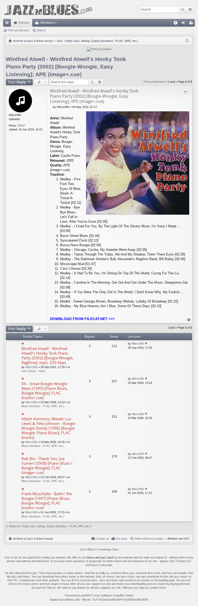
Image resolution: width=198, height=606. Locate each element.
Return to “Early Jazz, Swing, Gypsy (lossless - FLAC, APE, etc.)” (50, 526)
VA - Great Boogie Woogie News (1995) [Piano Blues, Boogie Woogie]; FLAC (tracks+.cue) (44, 390)
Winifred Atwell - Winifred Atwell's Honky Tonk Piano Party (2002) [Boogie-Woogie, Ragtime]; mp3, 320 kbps (47, 355)
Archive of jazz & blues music (33, 538)
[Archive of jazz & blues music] (48, 9)
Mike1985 (15, 114)
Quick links (8, 24)
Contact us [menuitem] (102, 538)
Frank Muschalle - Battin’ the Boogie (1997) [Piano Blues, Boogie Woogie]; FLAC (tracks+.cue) (46, 500)
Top (189, 320)
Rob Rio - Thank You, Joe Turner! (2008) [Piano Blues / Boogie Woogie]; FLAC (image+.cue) (46, 465)
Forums (24, 23)
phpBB (85, 595)
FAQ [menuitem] (177, 24)
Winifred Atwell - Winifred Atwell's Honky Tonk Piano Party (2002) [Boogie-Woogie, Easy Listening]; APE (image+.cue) (66, 66)
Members (47, 23)
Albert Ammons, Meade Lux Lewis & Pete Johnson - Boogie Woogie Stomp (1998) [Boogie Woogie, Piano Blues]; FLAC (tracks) (48, 428)
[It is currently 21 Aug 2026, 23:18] (187, 40)
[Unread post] (51, 106)
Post (17, 82)
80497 (21, 125)
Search (182, 9)
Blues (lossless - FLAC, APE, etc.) (42, 406)
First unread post (18, 30)
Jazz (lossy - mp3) (33, 370)
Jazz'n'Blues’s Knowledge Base (99, 549)
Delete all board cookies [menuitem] (149, 538)
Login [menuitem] (184, 24)
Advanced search (189, 9)
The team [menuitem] (121, 538)
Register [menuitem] (192, 24)
